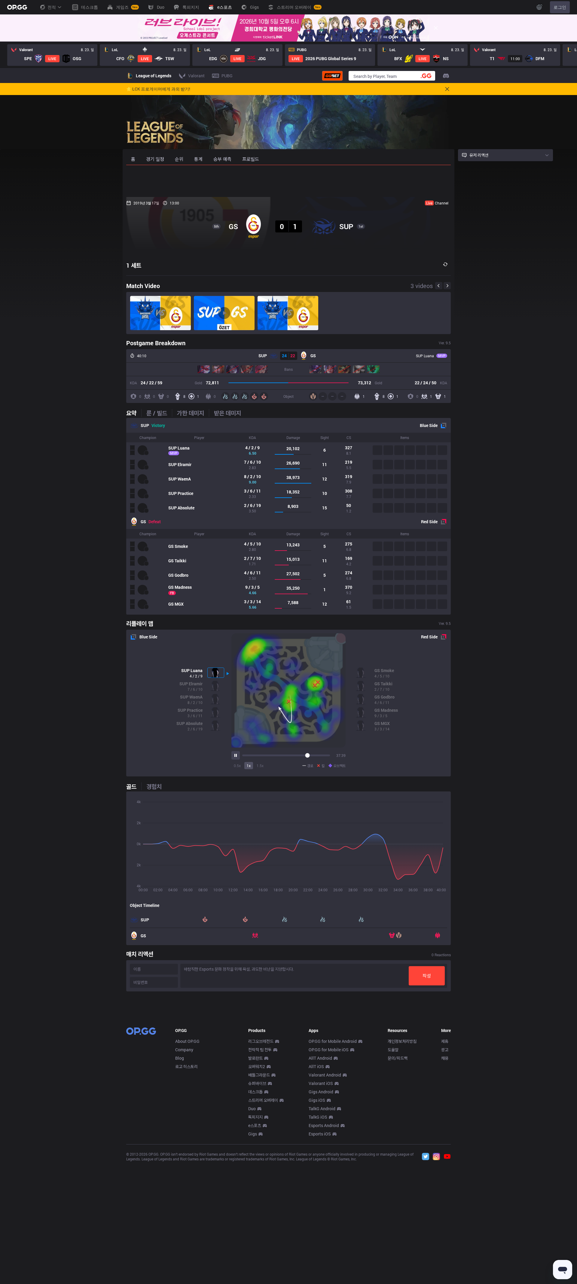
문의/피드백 (398, 1058)
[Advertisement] (288, 181)
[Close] (435, 28)
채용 (444, 1058)
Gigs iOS (317, 1100)
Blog (179, 1058)
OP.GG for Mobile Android (333, 1041)
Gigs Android (321, 1092)
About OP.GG (187, 1041)
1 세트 (133, 265)
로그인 (560, 7)
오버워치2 (256, 1066)
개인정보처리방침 (402, 1041)
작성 (427, 975)
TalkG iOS (318, 1117)
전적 (51, 7)
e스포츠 (254, 1125)
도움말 (393, 1049)
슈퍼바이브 (257, 1083)
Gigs (252, 1134)
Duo (252, 1108)
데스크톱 (255, 1092)
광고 (444, 1049)
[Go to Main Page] (17, 7)
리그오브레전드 (260, 1041)
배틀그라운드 (259, 1075)
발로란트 (255, 1058)
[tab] (133, 413)
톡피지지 (255, 1117)
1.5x (260, 765)
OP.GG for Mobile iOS (329, 1049)
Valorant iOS (321, 1083)
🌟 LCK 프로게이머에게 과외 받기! (158, 89)
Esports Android (324, 1125)
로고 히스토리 (186, 1066)
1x (249, 765)
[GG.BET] (332, 76)
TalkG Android (322, 1108)
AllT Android (320, 1058)
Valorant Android (325, 1075)
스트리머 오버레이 (263, 1100)
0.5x (237, 765)
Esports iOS (320, 1134)
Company (184, 1049)
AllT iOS (316, 1066)
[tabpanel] (288, 516)
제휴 (444, 1041)
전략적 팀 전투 (260, 1049)
